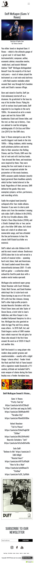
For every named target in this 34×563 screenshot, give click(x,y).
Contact (25, 553)
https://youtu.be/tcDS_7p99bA (17, 474)
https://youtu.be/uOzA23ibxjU (17, 405)
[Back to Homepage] (5, 4)
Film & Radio (10, 553)
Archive (14, 553)
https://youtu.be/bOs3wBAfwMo (17, 443)
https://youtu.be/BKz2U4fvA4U (17, 436)
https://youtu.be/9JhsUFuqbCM (17, 430)
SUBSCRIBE (25, 540)
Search (28, 553)
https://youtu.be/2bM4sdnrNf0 (17, 411)
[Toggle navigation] (28, 3)
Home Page (5, 553)
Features (17, 553)
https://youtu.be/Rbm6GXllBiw (17, 418)
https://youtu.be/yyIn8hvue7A (17, 467)
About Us (21, 553)
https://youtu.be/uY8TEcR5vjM (17, 461)
